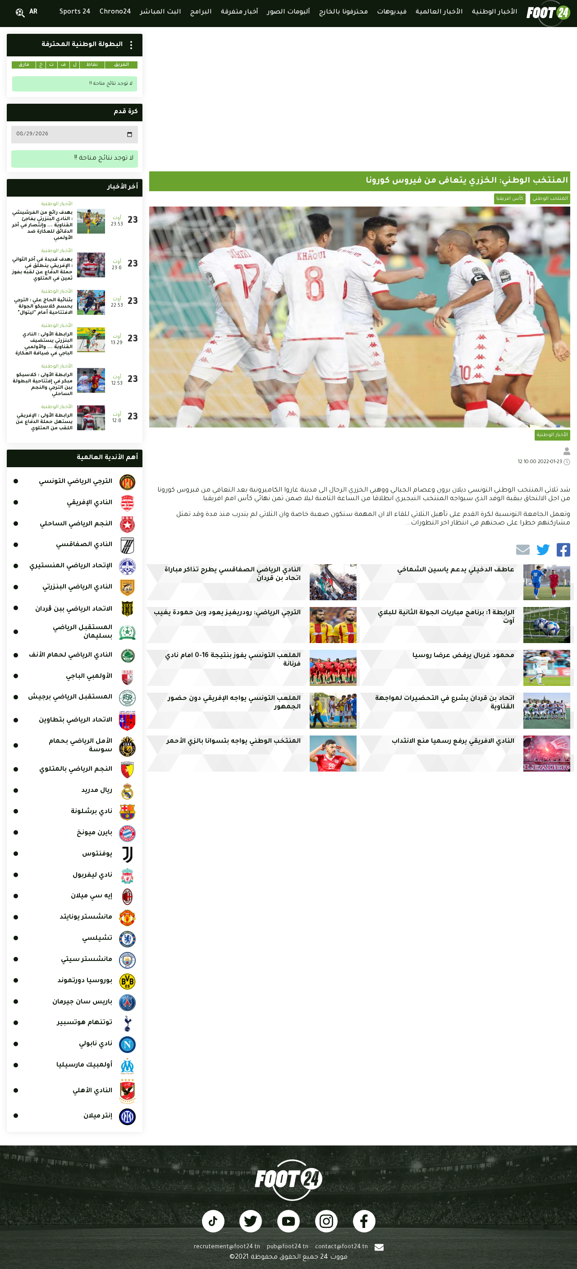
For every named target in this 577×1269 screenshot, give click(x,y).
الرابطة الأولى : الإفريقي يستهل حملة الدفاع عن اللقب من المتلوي (44, 422)
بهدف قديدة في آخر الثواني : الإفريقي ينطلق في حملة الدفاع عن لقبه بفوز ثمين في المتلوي (42, 269)
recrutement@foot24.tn (227, 1247)
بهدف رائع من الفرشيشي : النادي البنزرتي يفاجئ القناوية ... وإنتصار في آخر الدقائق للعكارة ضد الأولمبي (42, 225)
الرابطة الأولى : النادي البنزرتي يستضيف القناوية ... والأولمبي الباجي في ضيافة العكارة (44, 344)
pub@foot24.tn (287, 1247)
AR (33, 12)
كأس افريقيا (509, 199)
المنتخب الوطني (550, 199)
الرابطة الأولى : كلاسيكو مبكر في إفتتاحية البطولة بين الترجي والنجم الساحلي (43, 384)
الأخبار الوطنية (552, 435)
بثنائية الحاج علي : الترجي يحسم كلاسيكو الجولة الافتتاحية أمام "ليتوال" (43, 307)
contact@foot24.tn (341, 1247)
